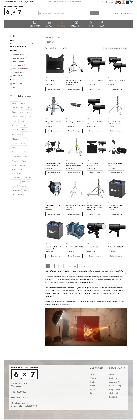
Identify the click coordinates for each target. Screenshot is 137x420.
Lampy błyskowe (19, 58)
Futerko (14, 121)
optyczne (16, 87)
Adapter (14, 103)
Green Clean (15, 125)
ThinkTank (15, 182)
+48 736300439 (18, 392)
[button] (46, 77)
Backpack (15, 107)
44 (79, 266)
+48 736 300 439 (10, 2)
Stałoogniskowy (16, 173)
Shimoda (14, 165)
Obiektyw (24, 144)
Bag (22, 107)
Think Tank (27, 177)
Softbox (22, 165)
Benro (28, 107)
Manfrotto (16, 139)
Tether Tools (16, 177)
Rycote (24, 161)
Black (14, 112)
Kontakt (113, 397)
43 (75, 266)
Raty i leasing (115, 385)
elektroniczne (17, 84)
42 (70, 266)
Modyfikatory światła (20, 61)
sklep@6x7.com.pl (19, 397)
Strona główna (50, 37)
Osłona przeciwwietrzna (20, 152)
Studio (93, 382)
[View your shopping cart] (116, 13)
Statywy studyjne (18, 72)
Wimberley (22, 186)
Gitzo (22, 121)
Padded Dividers (17, 156)
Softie (13, 169)
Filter (22, 117)
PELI (26, 156)
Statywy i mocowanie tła (21, 68)
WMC (25, 190)
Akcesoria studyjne (19, 54)
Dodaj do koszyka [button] (54, 89)
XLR (13, 194)
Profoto (15, 161)
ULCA (23, 182)
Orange (14, 147)
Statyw (20, 169)
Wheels (14, 186)
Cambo (21, 112)
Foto (92, 374)
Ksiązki (93, 389)
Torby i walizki (18, 75)
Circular (14, 117)
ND (25, 139)
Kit (13, 134)
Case (28, 112)
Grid (23, 125)
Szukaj (94, 13)
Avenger (23, 103)
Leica (19, 134)
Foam (29, 117)
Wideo (93, 378)
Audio (92, 385)
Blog (92, 393)
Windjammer (16, 190)
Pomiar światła (18, 65)
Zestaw (19, 194)
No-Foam (14, 144)
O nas (111, 374)
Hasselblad (15, 129)
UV (29, 182)
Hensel (24, 129)
